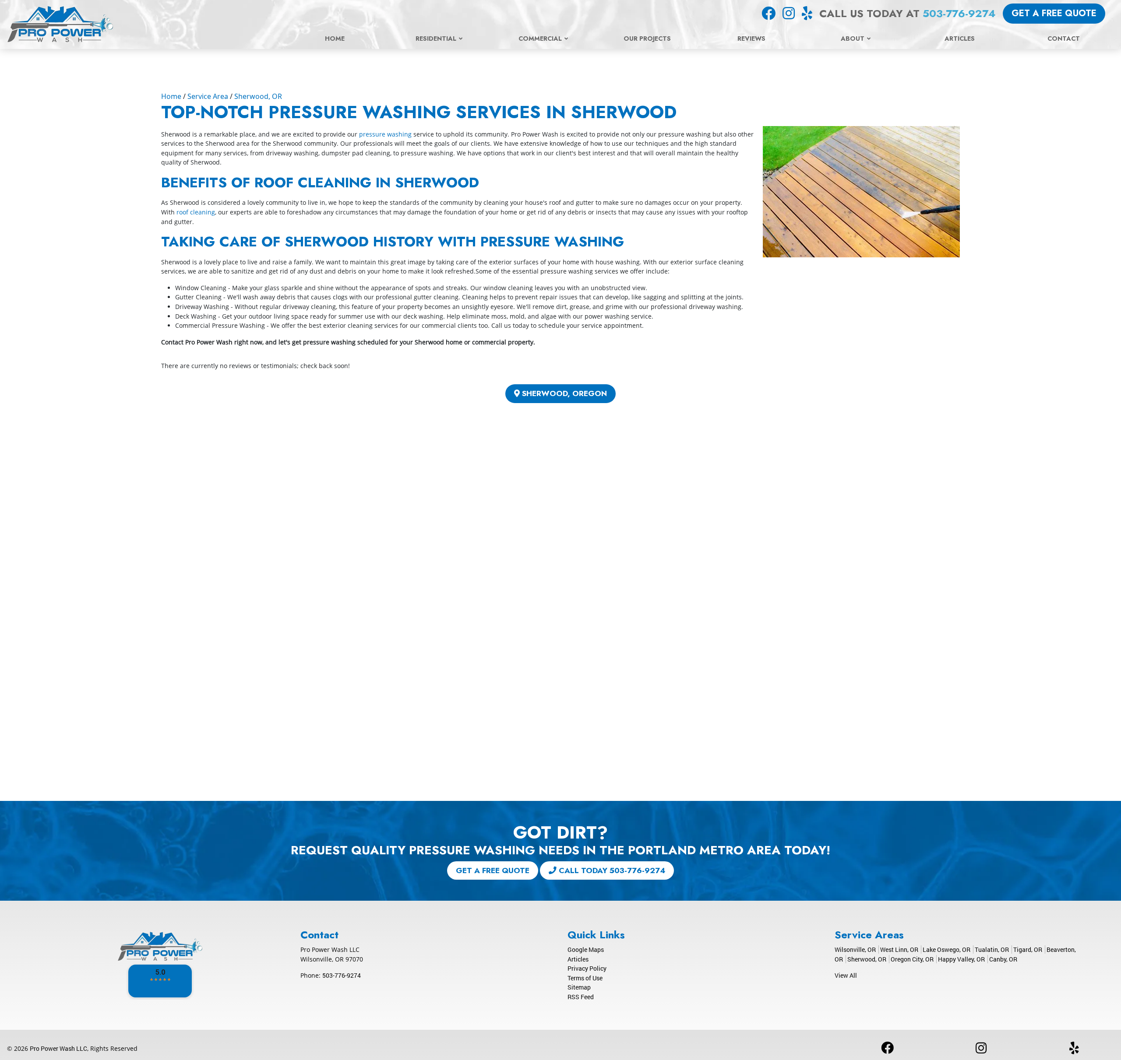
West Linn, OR (899, 949)
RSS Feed (581, 997)
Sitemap (579, 987)
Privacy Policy (587, 968)
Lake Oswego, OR (946, 949)
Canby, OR (1003, 959)
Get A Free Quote (1054, 13)
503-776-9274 (959, 13)
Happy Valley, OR (961, 959)
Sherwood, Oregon (563, 393)
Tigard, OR (1027, 949)
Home (171, 96)
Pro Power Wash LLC (58, 1048)
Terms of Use (585, 978)
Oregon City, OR (912, 959)
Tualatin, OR (992, 949)
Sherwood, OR (258, 96)
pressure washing (385, 134)
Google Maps (586, 949)
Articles (578, 959)
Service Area (207, 96)
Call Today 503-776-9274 (611, 870)
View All (846, 975)
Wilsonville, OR (855, 949)
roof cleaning (195, 212)
